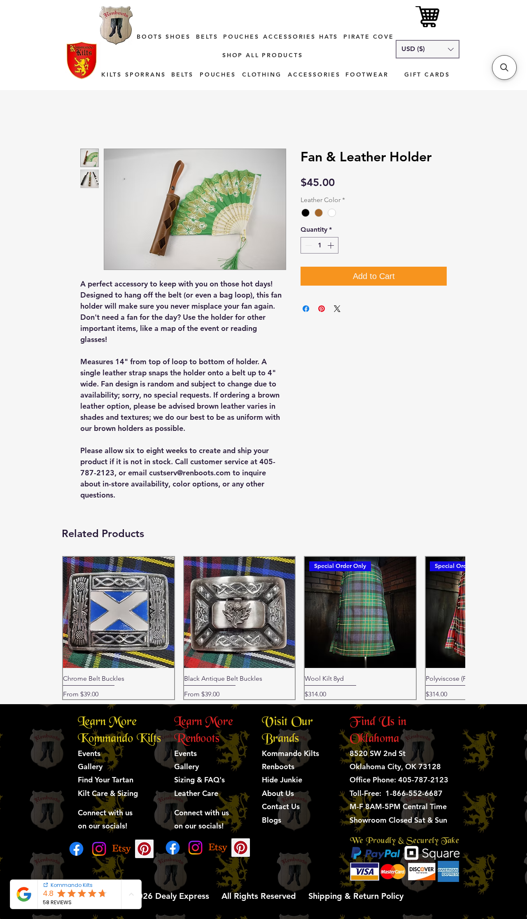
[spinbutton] (319, 245)
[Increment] (331, 245)
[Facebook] (76, 849)
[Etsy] (121, 849)
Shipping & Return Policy (354, 896)
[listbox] (427, 49)
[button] (427, 49)
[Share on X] (337, 309)
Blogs (271, 820)
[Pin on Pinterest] (321, 309)
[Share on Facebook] (306, 309)
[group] (263, 628)
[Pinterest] (144, 849)
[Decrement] (307, 245)
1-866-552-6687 (414, 793)
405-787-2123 (423, 779)
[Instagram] (99, 849)
